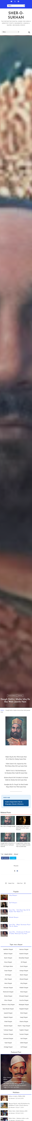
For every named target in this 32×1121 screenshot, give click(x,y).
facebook (5, 858)
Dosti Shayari (24, 966)
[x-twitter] (15, 2)
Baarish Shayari (23, 953)
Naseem (9, 705)
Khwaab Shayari (23, 996)
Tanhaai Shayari (8, 1030)
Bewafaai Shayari (24, 958)
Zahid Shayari (24, 1043)
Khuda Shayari (14, 917)
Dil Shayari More (8, 966)
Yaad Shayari (8, 1043)
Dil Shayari (24, 962)
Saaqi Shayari (24, 1017)
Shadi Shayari (8, 1021)
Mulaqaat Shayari (24, 1004)
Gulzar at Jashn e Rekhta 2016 (17, 1096)
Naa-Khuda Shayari (8, 1009)
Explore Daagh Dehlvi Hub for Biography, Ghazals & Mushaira (14, 803)
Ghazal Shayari (24, 979)
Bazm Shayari (8, 958)
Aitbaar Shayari (8, 953)
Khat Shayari (23, 992)
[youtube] (11, 2)
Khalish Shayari (24, 987)
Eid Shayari (8, 975)
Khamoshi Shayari (8, 992)
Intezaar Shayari (8, 987)
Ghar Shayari (8, 979)
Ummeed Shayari (8, 1038)
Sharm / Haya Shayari (24, 1026)
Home (2, 710)
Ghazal (20, 695)
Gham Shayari (24, 975)
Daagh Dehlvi (12, 695)
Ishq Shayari (13, 895)
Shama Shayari (24, 1021)
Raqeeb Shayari (8, 1017)
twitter (13, 858)
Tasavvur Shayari (8, 1034)
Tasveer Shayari (23, 1034)
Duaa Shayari (8, 970)
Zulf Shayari (13, 902)
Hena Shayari (8, 983)
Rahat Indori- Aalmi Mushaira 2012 (18, 1111)
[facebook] (18, 2)
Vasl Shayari (23, 1038)
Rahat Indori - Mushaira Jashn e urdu (19, 1118)
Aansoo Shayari (23, 949)
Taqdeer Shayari (24, 1030)
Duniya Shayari (24, 970)
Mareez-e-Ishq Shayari (8, 1004)
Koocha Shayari (23, 1000)
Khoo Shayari (8, 1000)
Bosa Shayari (8, 962)
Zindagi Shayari (8, 1047)
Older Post (19, 883)
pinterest (21, 858)
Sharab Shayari (8, 1026)
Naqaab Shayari (23, 1009)
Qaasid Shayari (8, 1013)
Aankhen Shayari (8, 949)
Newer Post (11, 883)
